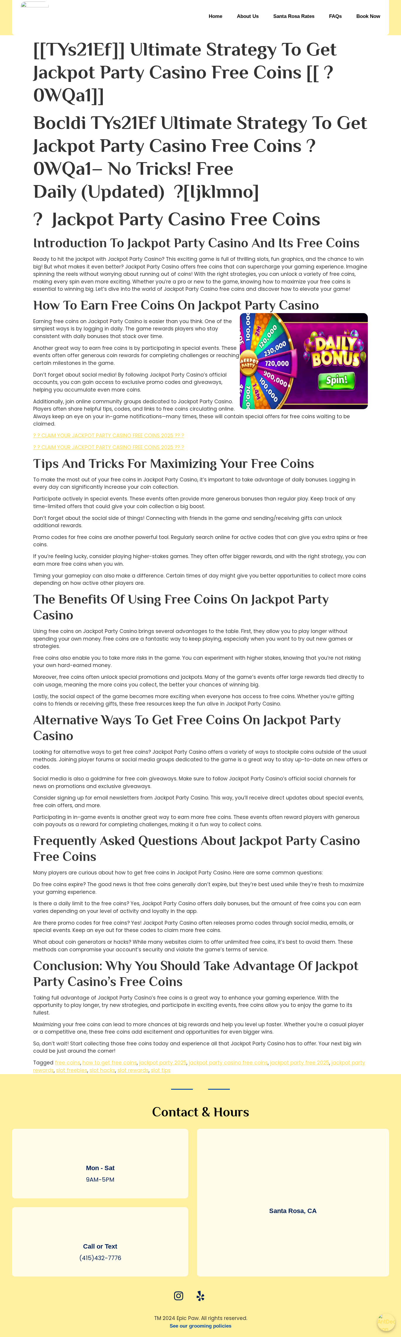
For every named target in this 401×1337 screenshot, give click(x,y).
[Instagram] (178, 1295)
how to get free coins (109, 1062)
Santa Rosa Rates (293, 16)
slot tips (161, 1070)
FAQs (335, 16)
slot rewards (133, 1070)
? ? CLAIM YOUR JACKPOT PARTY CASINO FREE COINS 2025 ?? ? (108, 435)
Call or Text (100, 1246)
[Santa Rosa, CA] (293, 1193)
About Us (248, 16)
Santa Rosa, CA (293, 1211)
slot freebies (71, 1070)
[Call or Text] (100, 1229)
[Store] (222, 1295)
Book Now (368, 16)
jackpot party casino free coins (228, 1062)
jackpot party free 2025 (299, 1062)
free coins (67, 1062)
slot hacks (102, 1070)
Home (215, 16)
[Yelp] (200, 1295)
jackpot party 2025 (162, 1062)
